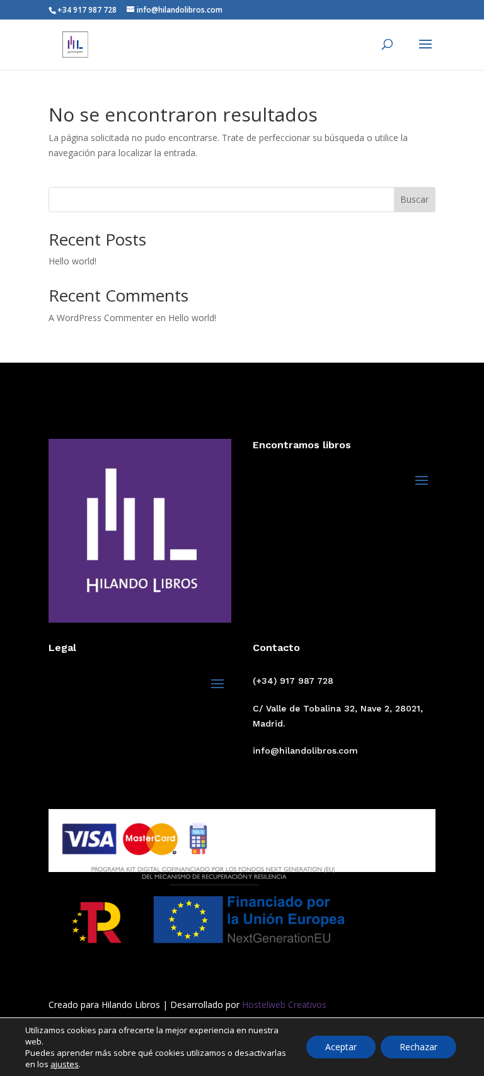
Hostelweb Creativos (282, 1005)
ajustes (64, 1064)
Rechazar (418, 1047)
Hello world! (72, 261)
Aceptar (341, 1047)
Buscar (414, 199)
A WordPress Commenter (101, 318)
